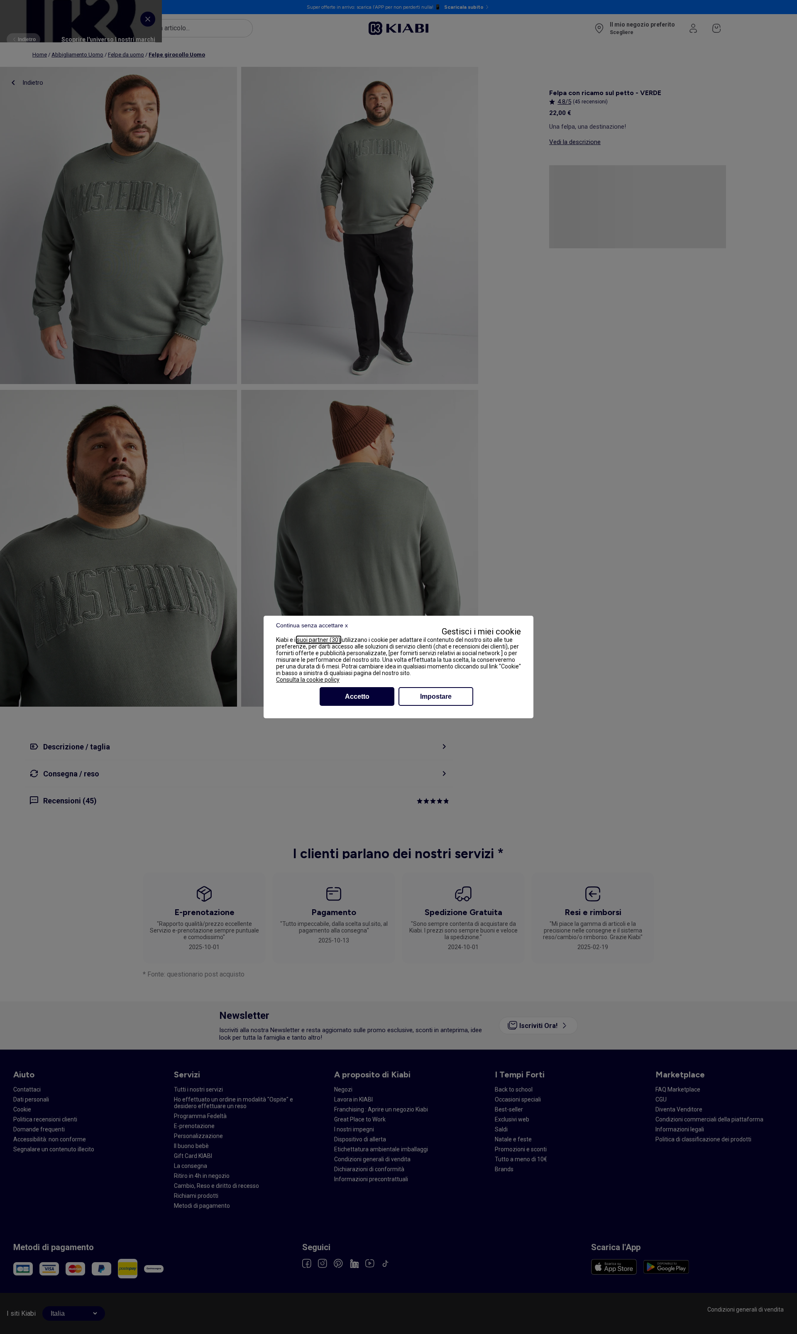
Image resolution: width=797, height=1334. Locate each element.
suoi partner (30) (318, 639)
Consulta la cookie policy (308, 679)
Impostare (436, 696)
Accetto (357, 696)
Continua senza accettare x (312, 625)
